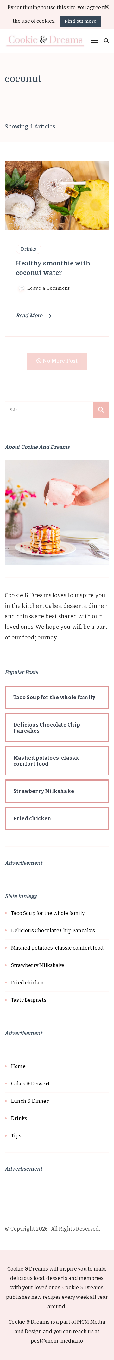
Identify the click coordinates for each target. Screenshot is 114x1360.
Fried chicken (27, 983)
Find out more (80, 21)
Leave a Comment (48, 288)
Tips (16, 1136)
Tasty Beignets (29, 1000)
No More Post (60, 361)
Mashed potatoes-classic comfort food (57, 948)
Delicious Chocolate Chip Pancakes (53, 931)
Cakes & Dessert (30, 1084)
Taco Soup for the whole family (48, 913)
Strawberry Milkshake (37, 965)
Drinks (28, 249)
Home (18, 1066)
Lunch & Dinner (30, 1101)
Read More (29, 315)
